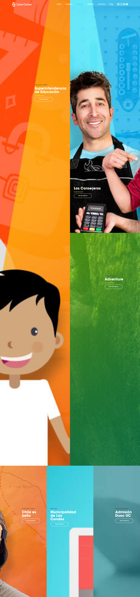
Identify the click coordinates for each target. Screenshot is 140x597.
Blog (111, 4)
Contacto (101, 4)
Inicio (59, 4)
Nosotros (68, 4)
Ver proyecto (43, 99)
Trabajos (79, 4)
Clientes (90, 4)
